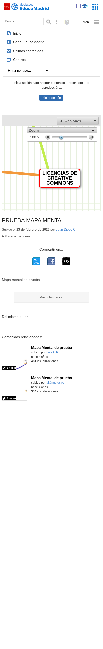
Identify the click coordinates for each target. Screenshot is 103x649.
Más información (51, 297)
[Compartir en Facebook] (51, 261)
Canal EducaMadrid (28, 42)
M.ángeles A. (55, 382)
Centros (19, 60)
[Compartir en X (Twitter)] (36, 261)
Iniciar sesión (51, 98)
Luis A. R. (52, 352)
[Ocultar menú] (91, 22)
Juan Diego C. (66, 229)
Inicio (17, 33)
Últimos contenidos (28, 51)
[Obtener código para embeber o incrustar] (66, 261)
